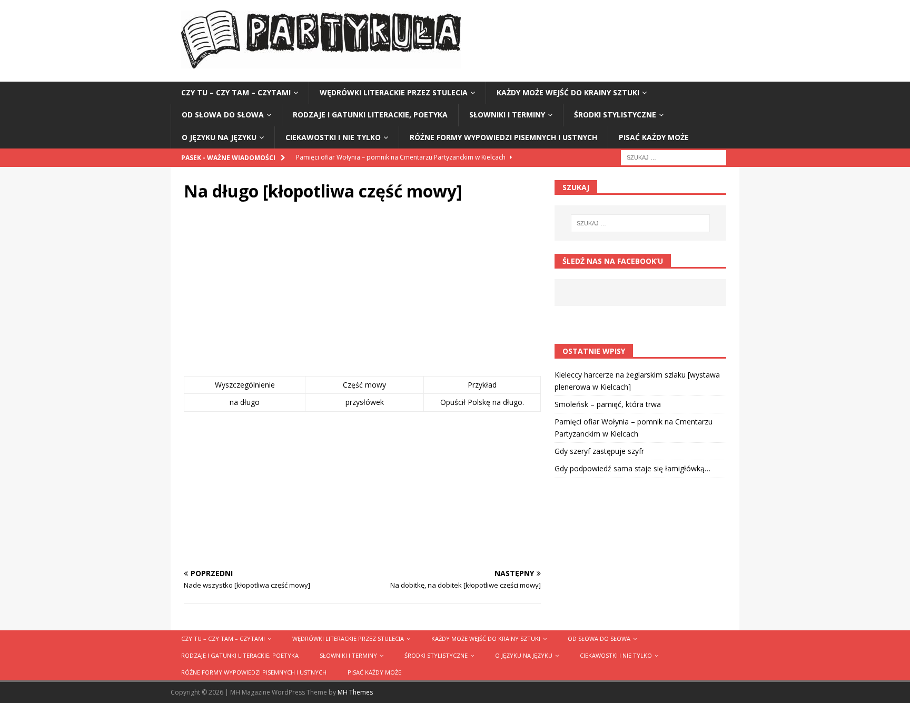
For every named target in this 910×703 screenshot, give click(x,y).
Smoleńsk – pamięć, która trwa (608, 404)
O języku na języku (219, 137)
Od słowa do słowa (223, 115)
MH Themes (355, 692)
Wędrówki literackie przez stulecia (394, 92)
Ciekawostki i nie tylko (333, 137)
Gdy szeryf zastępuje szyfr (599, 451)
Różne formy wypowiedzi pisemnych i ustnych (503, 137)
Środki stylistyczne (615, 115)
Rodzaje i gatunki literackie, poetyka (370, 115)
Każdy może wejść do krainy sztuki (568, 92)
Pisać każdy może (654, 137)
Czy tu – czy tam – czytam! (236, 92)
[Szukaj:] (673, 157)
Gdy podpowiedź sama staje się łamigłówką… (632, 468)
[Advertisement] (362, 291)
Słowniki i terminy (507, 115)
